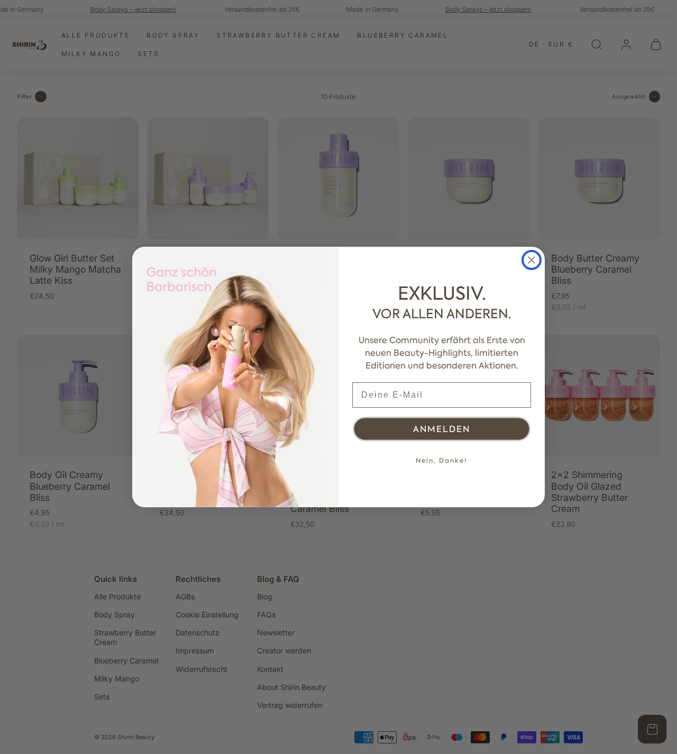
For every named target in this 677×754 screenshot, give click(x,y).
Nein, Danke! (442, 460)
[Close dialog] (531, 260)
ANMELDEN (441, 429)
